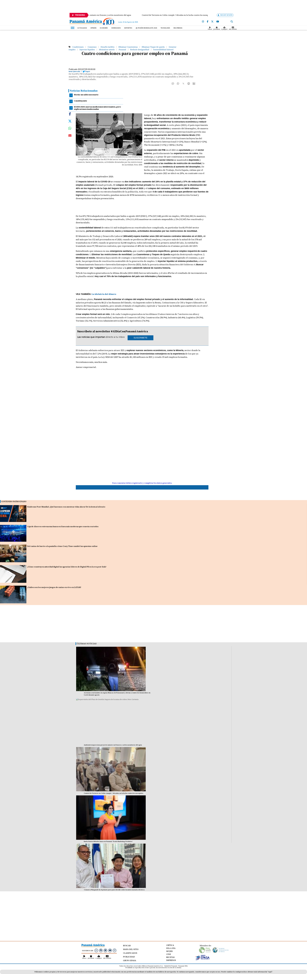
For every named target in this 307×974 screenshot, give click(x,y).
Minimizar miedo (107, 49)
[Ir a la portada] (86, 22)
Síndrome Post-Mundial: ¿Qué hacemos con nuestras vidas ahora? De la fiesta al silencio (66, 507)
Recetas (170, 957)
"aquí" (270, 972)
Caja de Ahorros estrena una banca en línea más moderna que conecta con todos (62, 526)
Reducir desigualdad (140, 49)
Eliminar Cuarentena (128, 47)
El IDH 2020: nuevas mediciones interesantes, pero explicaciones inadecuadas (97, 107)
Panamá (123, 49)
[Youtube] (217, 21)
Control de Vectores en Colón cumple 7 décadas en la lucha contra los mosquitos (113, 793)
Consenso (92, 47)
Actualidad (82, 28)
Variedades (116, 28)
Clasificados (130, 953)
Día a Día (170, 948)
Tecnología (165, 28)
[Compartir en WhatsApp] (178, 84)
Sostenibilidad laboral (163, 49)
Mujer (169, 951)
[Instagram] (203, 21)
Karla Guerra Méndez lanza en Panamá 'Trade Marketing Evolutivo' (108, 841)
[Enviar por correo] (69, 136)
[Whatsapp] (96, 950)
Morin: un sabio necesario (86, 94)
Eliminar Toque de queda (153, 47)
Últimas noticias (87, 643)
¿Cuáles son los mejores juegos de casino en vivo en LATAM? (54, 587)
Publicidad (129, 956)
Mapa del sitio (131, 949)
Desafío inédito (108, 47)
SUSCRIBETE (140, 338)
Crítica (170, 945)
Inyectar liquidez (87, 49)
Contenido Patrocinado (13, 501)
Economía (104, 28)
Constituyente (80, 100)
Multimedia (178, 28)
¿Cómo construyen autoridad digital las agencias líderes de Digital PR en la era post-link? (66, 566)
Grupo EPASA (129, 960)
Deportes (128, 28)
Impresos (171, 960)
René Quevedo (74, 71)
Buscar (127, 945)
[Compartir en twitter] (70, 121)
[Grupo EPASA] (202, 959)
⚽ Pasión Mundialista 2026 (146, 28)
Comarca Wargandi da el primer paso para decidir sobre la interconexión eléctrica (114, 890)
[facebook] (207, 21)
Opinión (93, 28)
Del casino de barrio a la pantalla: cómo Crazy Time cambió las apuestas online (62, 546)
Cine (168, 954)
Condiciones (78, 47)
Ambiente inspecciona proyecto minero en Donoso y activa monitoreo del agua (113, 745)
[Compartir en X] (183, 84)
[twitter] (212, 21)
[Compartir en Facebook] (173, 84)
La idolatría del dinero (103, 294)
